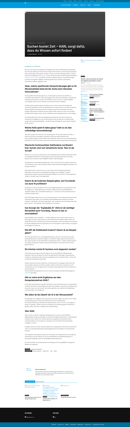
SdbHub (27, 273)
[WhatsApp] (36, 60)
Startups (82, 5)
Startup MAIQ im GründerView (97, 118)
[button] (103, 5)
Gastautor (70, 1)
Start (26, 10)
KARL (51, 351)
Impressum (86, 1)
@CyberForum (46, 351)
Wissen (55, 351)
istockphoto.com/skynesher (36, 349)
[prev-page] (26, 403)
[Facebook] (26, 60)
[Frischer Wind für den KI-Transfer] (69, 390)
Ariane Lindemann (33, 54)
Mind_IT (90, 5)
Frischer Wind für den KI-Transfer (68, 397)
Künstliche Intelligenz (41, 43)
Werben (75, 1)
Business (75, 5)
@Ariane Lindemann (37, 351)
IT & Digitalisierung (66, 5)
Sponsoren (80, 1)
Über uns (65, 1)
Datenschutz (92, 1)
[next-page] (28, 403)
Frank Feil (83, 82)
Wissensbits (97, 5)
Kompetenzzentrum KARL (31, 77)
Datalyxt (43, 75)
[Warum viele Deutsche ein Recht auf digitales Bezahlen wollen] (33, 390)
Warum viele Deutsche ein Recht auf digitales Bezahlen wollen (92, 80)
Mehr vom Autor (40, 381)
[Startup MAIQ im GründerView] (84, 120)
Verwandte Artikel (30, 381)
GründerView (92, 104)
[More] (40, 60)
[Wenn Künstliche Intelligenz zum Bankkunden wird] (51, 391)
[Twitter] (29, 60)
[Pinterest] (33, 60)
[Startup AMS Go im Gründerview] (84, 103)
